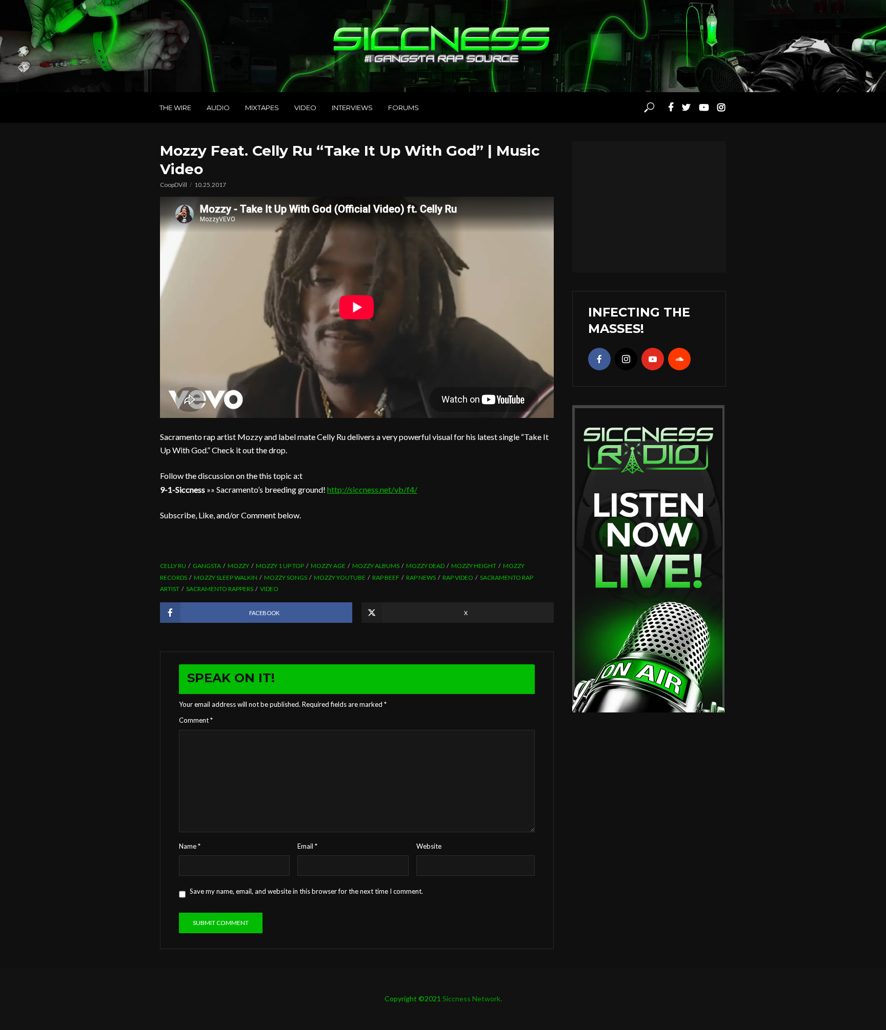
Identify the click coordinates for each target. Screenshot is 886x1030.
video (269, 589)
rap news (421, 577)
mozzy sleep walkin (225, 577)
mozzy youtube (340, 577)
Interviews (352, 107)
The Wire (175, 107)
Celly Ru (173, 566)
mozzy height (473, 566)
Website (428, 846)
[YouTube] (652, 359)
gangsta (207, 566)
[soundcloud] (679, 359)
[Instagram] (626, 359)
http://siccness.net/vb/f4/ (372, 489)
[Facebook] (599, 359)
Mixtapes (262, 107)
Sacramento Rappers (219, 589)
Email (307, 846)
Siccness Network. (472, 998)
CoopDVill (173, 184)
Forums (403, 107)
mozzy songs (285, 577)
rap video (457, 577)
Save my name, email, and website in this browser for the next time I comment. (306, 891)
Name (189, 846)
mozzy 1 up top (280, 566)
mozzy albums (375, 566)
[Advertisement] (649, 205)
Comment (196, 720)
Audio (218, 107)
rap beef (385, 577)
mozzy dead (425, 566)
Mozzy (238, 566)
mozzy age (328, 566)
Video (305, 107)
